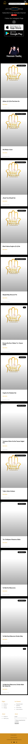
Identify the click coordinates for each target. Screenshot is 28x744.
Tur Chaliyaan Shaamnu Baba (11, 539)
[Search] (26, 4)
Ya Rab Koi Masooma (9, 588)
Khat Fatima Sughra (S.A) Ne (11, 246)
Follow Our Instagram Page (14, 18)
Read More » (5, 104)
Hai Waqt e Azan (8, 149)
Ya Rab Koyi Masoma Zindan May (13, 636)
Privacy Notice (13, 735)
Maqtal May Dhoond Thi (10, 295)
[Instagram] (16, 742)
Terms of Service (14, 737)
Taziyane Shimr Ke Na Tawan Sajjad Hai (13, 442)
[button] (25, 1)
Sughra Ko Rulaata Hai (9, 393)
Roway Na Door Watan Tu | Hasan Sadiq (13, 343)
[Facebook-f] (11, 742)
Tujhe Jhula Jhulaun (9, 491)
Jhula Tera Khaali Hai (9, 198)
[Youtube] (14, 742)
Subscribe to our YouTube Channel (14, 13)
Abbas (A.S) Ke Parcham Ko (11, 101)
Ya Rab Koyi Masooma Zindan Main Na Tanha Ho (13, 685)
